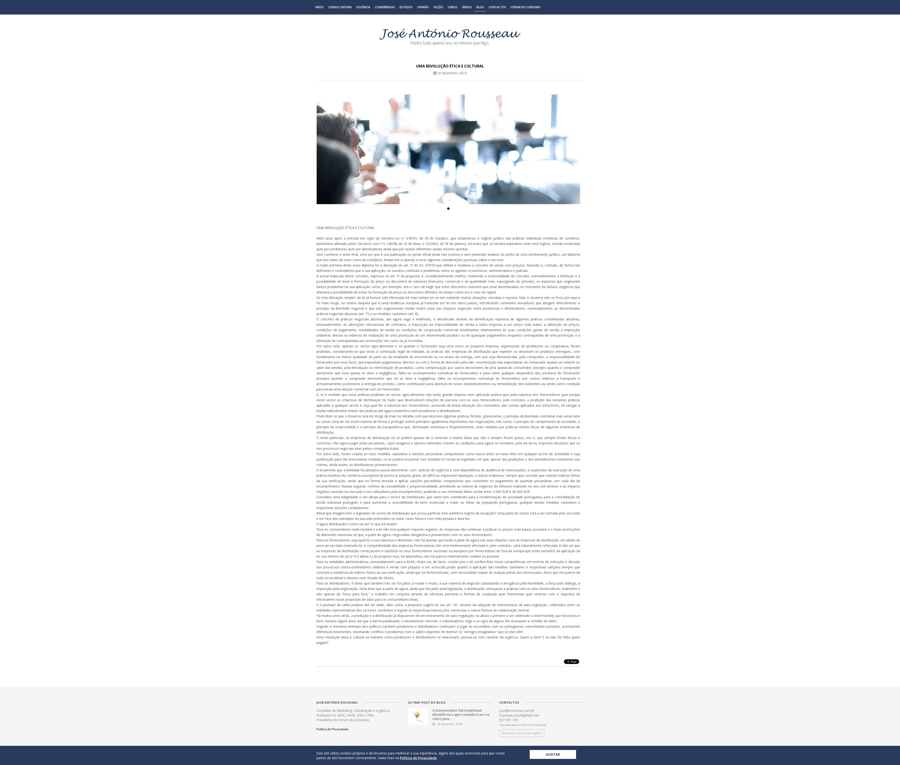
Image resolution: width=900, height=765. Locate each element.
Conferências (385, 7)
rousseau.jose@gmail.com (519, 715)
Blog (480, 7)
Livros (452, 7)
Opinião (423, 7)
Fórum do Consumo (525, 7)
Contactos (497, 7)
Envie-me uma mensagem (522, 733)
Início (319, 7)
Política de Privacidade (332, 729)
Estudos (406, 7)
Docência (363, 7)
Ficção (438, 7)
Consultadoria (340, 7)
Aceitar (553, 754)
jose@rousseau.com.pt (516, 710)
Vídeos (467, 7)
